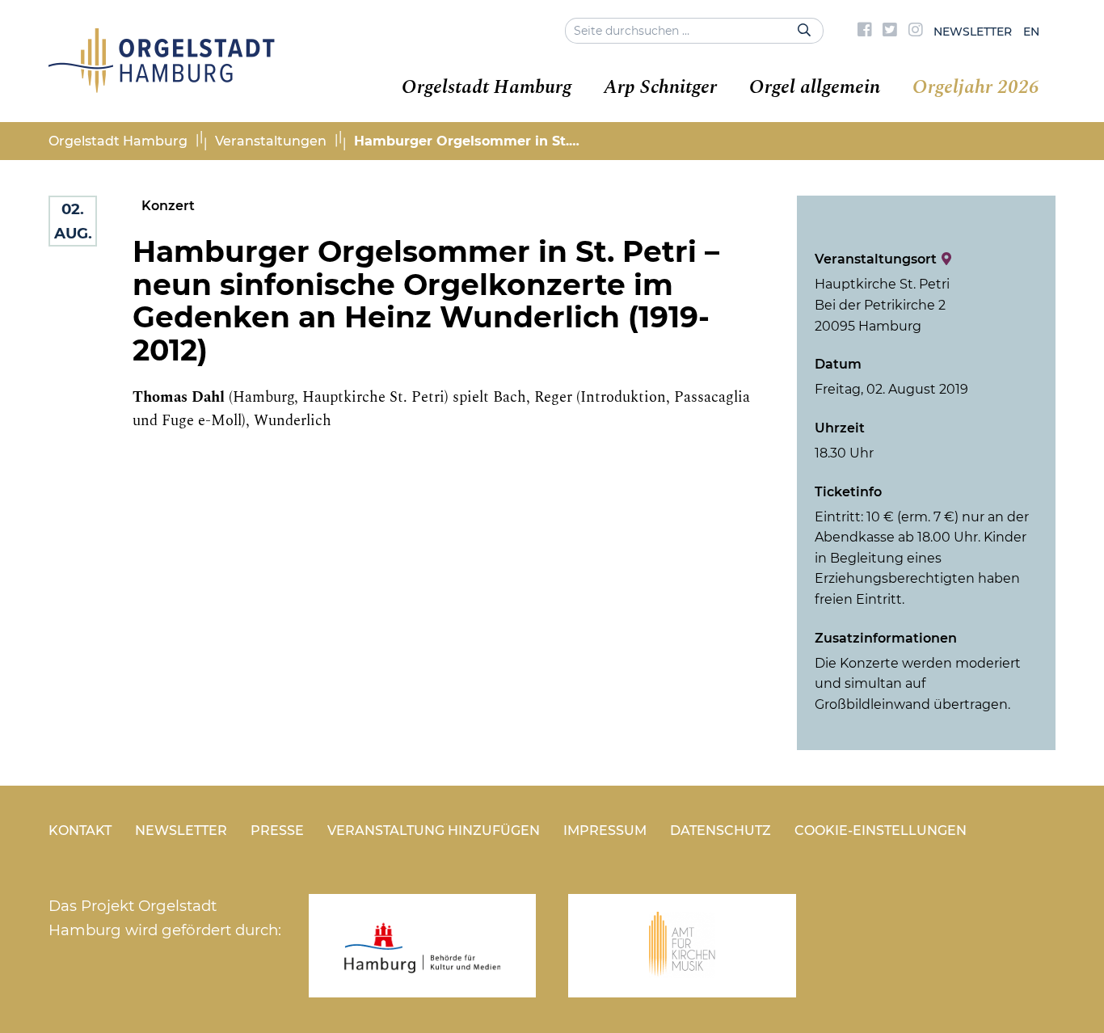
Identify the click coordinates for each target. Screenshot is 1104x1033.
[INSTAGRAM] (915, 31)
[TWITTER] (890, 31)
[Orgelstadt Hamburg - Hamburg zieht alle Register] (161, 87)
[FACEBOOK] (864, 31)
